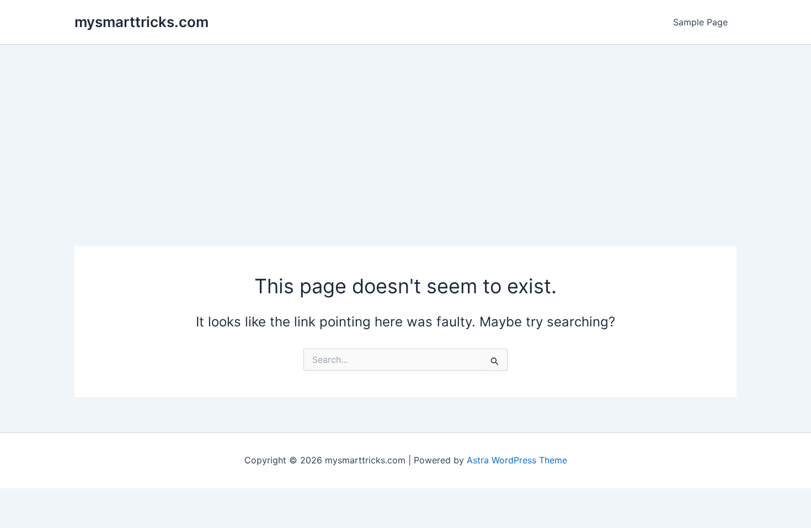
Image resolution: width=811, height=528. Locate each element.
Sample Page (700, 22)
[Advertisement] (405, 127)
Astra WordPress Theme (517, 460)
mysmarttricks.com (141, 21)
